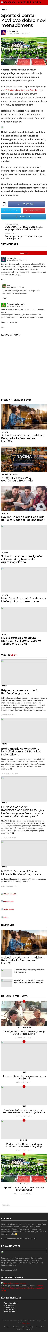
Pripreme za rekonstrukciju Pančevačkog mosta (20, 692)
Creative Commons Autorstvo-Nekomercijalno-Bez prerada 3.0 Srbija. (22, 1288)
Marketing (19, 1329)
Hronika (24, 1140)
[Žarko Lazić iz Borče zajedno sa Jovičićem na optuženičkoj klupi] (24, 1129)
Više (44, 710)
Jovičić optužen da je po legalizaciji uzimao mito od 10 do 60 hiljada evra (24, 1111)
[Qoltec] (4, 917)
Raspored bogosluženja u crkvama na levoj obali (24, 1077)
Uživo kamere (9, 1305)
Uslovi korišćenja (27, 1327)
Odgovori (24, 253)
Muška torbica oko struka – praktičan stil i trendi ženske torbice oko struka (21, 640)
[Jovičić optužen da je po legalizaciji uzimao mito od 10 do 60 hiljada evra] (24, 1095)
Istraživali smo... (9, 474)
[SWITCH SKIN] (46, 2)
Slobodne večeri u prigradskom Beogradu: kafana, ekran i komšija (23, 438)
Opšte (5, 432)
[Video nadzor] (7, 902)
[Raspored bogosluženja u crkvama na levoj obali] (24, 1056)
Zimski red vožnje (10, 1309)
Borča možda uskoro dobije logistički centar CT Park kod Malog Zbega (21, 751)
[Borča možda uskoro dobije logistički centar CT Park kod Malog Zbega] (24, 730)
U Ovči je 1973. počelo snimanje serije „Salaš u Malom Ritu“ (24, 1032)
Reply (3, 279)
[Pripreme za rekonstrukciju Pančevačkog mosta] (24, 672)
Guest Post (40, 1327)
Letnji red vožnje (10, 1307)
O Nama (7, 1327)
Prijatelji (16, 1327)
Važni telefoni (9, 1312)
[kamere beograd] (8, 894)
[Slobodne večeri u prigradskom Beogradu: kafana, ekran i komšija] (24, 416)
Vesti (13, 655)
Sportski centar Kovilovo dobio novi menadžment (24, 1188)
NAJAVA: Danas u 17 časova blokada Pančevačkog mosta (21, 873)
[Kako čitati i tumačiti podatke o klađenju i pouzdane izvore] (24, 579)
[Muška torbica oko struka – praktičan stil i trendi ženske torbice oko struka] (24, 619)
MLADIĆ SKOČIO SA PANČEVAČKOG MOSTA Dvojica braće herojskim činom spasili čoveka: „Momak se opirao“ (22, 812)
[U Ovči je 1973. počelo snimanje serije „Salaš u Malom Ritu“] (24, 1013)
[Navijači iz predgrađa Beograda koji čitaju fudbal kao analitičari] (24, 498)
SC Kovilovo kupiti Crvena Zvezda (20, 90)
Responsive (26, 1323)
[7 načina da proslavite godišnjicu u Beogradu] (24, 459)
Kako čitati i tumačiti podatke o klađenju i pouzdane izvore (23, 600)
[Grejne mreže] (7, 909)
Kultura (27, 1027)
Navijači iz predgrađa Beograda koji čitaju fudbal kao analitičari (23, 518)
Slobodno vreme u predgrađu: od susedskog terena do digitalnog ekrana (22, 559)
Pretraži (44, 1205)
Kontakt (29, 1329)
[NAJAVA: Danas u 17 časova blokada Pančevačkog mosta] (24, 853)
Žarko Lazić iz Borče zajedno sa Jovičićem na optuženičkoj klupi (24, 1145)
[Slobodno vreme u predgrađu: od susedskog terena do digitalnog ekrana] (24, 537)
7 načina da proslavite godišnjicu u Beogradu (17, 479)
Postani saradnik (10, 1303)
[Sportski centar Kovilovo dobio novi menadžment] (24, 1168)
